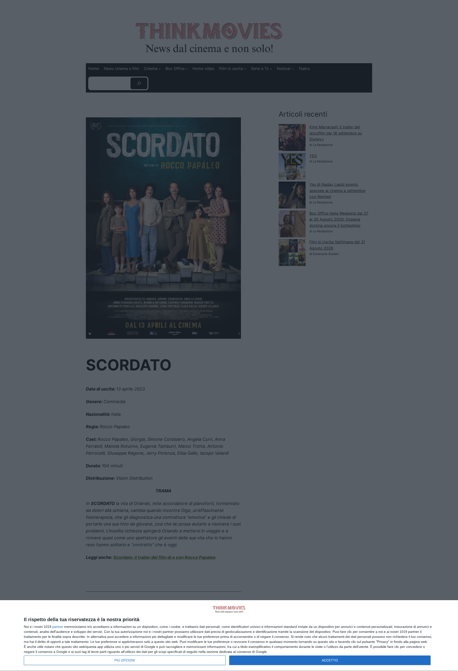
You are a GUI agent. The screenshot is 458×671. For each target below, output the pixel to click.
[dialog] (229, 635)
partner (57, 626)
